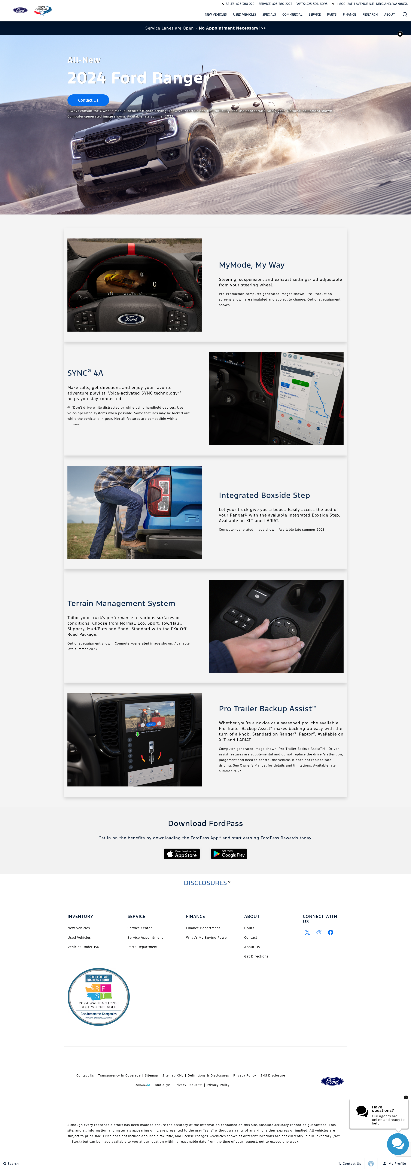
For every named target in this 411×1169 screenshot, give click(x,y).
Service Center (140, 928)
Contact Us (85, 1075)
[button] (405, 14)
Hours (249, 928)
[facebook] (330, 932)
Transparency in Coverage (119, 1075)
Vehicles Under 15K (83, 947)
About (389, 14)
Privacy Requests (188, 1085)
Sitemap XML (172, 1075)
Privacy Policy (244, 1075)
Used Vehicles (244, 14)
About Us (252, 947)
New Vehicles (216, 14)
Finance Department (203, 928)
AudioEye (162, 1085)
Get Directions (256, 956)
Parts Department (143, 947)
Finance (349, 14)
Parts (332, 14)
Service (315, 14)
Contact (250, 937)
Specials (269, 14)
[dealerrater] (319, 932)
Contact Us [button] (88, 100)
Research (370, 14)
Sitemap (151, 1075)
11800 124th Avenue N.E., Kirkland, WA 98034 (372, 4)
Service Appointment (145, 937)
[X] (307, 932)
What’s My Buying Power (207, 937)
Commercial (292, 14)
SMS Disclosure (273, 1075)
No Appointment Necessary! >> (232, 28)
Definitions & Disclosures (208, 1075)
